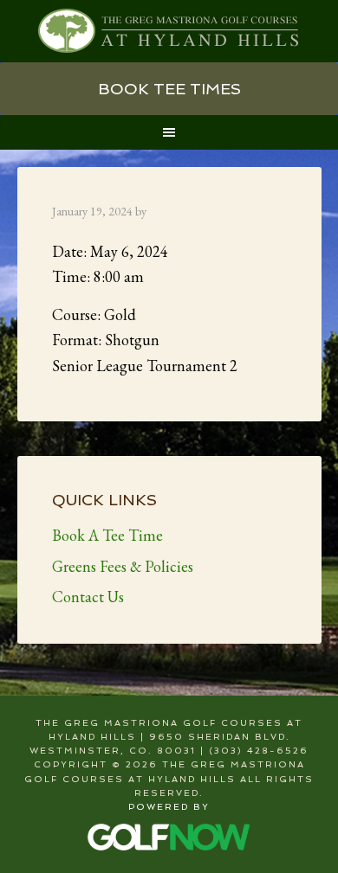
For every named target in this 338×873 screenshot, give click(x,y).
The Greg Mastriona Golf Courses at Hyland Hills (169, 31)
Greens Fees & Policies (122, 566)
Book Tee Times (169, 89)
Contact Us (88, 597)
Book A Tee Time (107, 535)
